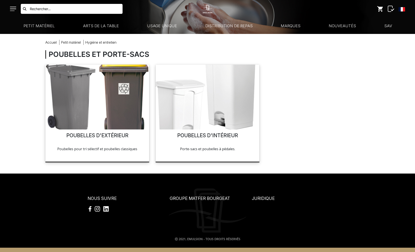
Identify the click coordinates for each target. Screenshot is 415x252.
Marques (290, 26)
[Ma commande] (380, 9)
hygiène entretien (101, 42)
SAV (388, 26)
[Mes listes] (391, 9)
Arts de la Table (101, 26)
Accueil (51, 42)
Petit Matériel (39, 26)
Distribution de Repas (229, 26)
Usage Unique (162, 26)
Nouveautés (342, 26)
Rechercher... (40, 9)
